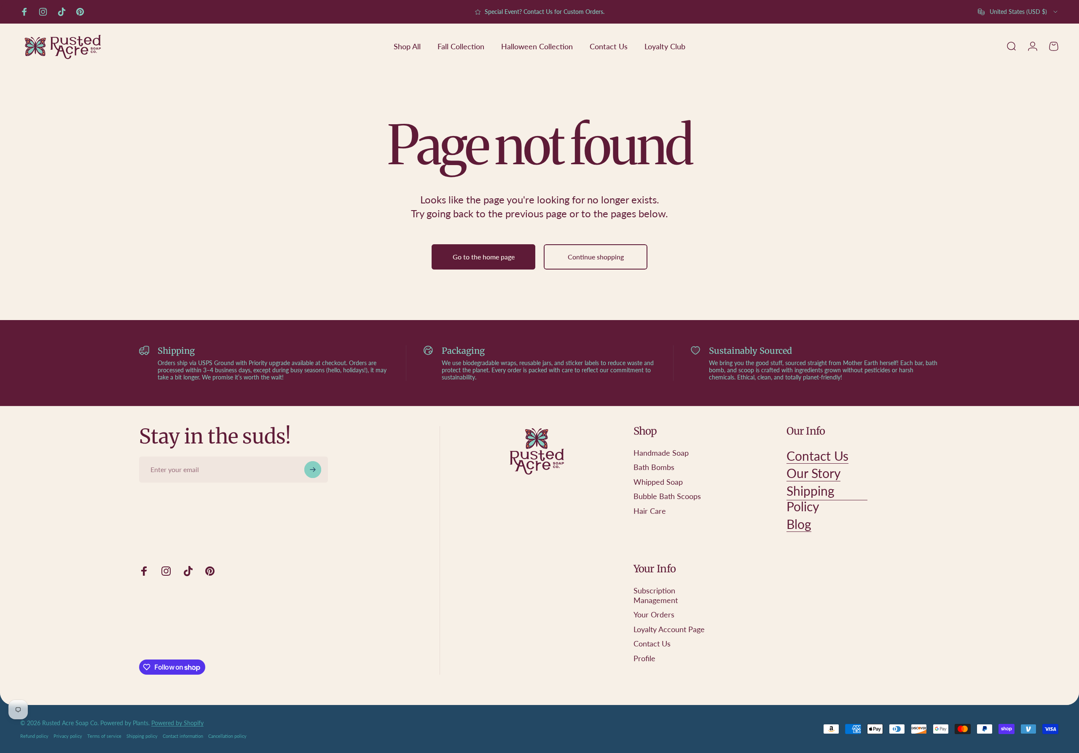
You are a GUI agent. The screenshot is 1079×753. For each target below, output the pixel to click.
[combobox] (1018, 12)
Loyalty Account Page (669, 629)
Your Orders (653, 614)
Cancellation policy (227, 736)
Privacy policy (68, 736)
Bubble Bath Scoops (667, 496)
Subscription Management (655, 595)
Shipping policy (142, 736)
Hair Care (649, 510)
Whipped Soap (658, 481)
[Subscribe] (312, 469)
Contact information (183, 736)
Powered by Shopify (177, 722)
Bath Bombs (653, 467)
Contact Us (652, 643)
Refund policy (34, 736)
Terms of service (104, 736)
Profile (644, 658)
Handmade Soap (661, 452)
